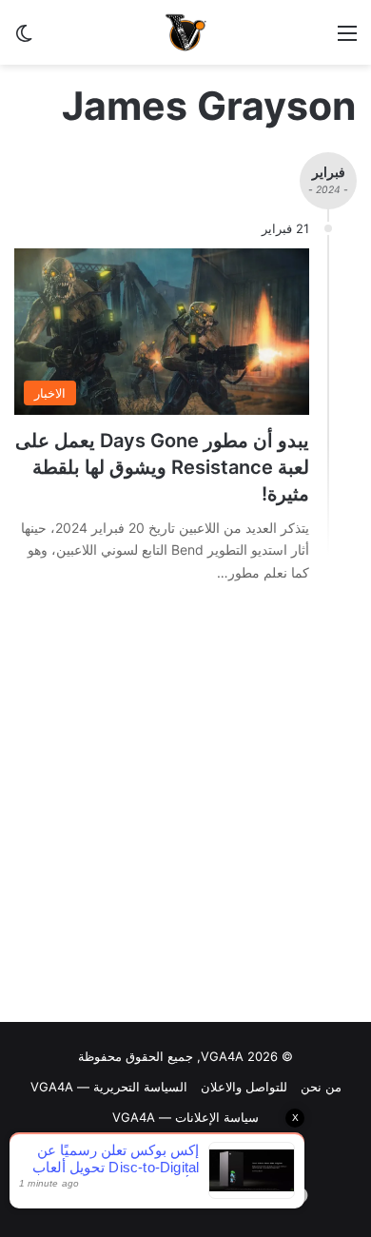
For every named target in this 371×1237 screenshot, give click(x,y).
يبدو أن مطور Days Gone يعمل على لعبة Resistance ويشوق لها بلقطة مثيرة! (162, 467)
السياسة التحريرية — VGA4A (108, 1086)
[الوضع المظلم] (23, 39)
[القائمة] (347, 39)
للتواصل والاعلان (244, 1086)
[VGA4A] (185, 32)
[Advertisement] (185, 807)
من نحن (321, 1086)
